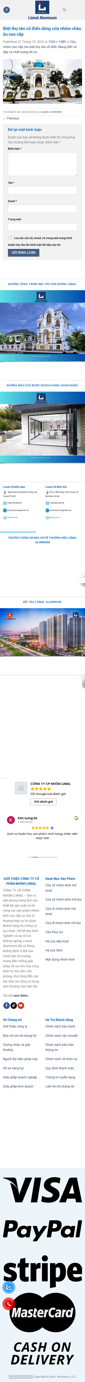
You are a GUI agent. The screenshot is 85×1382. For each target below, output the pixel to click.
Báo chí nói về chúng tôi (19, 1036)
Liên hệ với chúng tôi (59, 1086)
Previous (11, 118)
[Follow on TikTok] (13, 1005)
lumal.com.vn (12, 517)
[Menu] (6, 10)
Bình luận (15, 148)
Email (12, 201)
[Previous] (4, 365)
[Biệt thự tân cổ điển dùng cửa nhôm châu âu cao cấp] (42, 81)
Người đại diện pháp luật (20, 1059)
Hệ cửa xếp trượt (57, 941)
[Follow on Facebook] (6, 1005)
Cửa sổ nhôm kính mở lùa (63, 899)
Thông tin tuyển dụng (60, 1077)
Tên (11, 183)
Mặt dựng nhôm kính (60, 959)
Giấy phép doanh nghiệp (20, 1077)
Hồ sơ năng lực (13, 1068)
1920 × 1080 (57, 42)
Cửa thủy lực (54, 932)
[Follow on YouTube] (21, 1005)
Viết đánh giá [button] (43, 802)
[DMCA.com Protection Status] (21, 1376)
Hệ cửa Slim (53, 950)
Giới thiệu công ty (15, 1026)
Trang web (14, 219)
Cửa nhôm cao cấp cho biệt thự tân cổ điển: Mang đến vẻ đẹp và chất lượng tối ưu (39, 47)
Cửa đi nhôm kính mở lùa (63, 923)
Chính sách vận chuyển (61, 1036)
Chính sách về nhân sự (61, 1059)
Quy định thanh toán (59, 1068)
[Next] (15, 365)
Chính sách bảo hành (60, 1026)
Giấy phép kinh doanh (18, 1086)
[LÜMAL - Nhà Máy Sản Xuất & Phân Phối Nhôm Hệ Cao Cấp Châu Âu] (42, 10)
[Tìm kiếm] (64, 10)
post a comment (52, 111)
